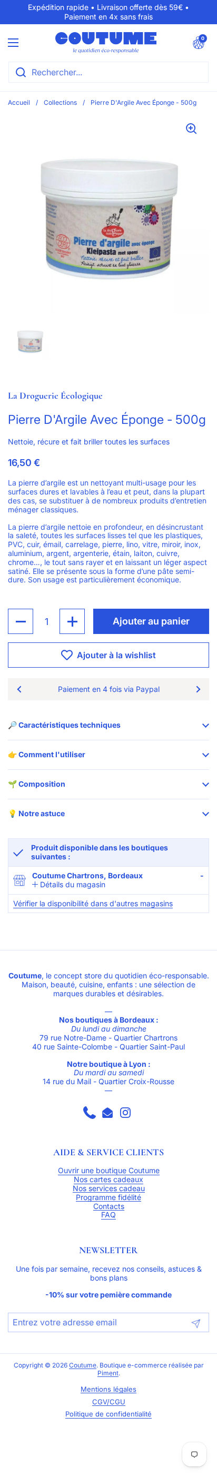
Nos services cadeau (109, 1188)
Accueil (19, 102)
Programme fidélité (108, 1197)
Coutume (82, 1365)
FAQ (108, 1215)
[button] (198, 42)
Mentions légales (108, 1389)
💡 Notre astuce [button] (36, 813)
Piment (108, 1373)
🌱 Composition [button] (36, 783)
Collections (60, 102)
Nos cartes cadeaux (108, 1179)
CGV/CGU (108, 1402)
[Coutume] (105, 42)
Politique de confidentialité (108, 1414)
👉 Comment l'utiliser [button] (46, 754)
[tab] (68, 884)
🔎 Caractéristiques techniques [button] (64, 724)
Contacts (108, 1206)
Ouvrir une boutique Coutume (109, 1170)
